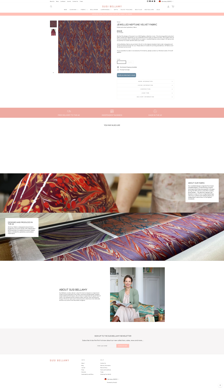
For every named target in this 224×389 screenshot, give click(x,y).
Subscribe (112, 217)
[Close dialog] (136, 168)
